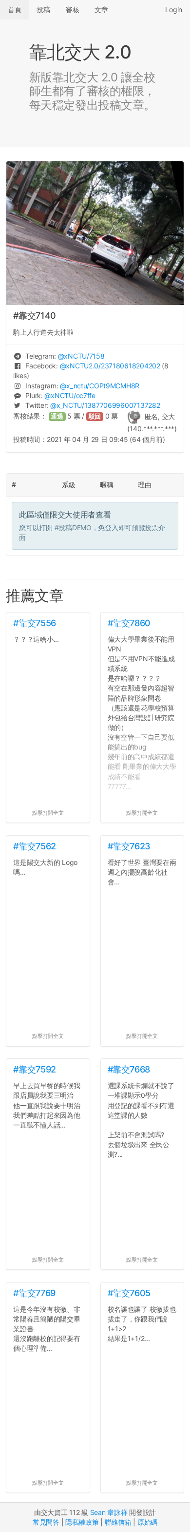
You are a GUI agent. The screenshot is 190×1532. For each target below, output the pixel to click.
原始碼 (147, 1522)
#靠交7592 (34, 1069)
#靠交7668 (129, 1069)
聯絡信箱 (118, 1522)
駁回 (95, 416)
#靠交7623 (129, 846)
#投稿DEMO (73, 527)
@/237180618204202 (110, 366)
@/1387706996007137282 (105, 405)
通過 (57, 416)
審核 (72, 9)
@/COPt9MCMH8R (99, 386)
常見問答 (46, 1522)
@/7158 (81, 356)
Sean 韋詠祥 (109, 1512)
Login (173, 9)
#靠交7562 (34, 846)
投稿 (43, 9)
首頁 (14, 9)
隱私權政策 (82, 1522)
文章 (101, 9)
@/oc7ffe (69, 395)
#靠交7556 (34, 623)
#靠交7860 (129, 623)
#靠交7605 (129, 1293)
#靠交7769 (34, 1293)
